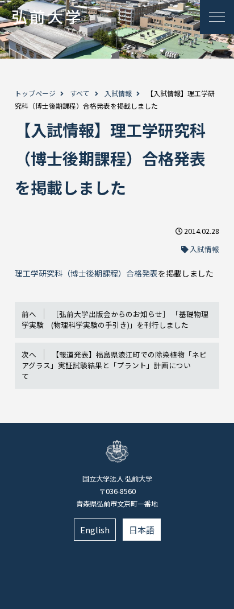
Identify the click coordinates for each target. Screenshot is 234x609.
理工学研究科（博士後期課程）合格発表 (86, 273)
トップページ (35, 93)
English (95, 530)
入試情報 (118, 93)
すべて (80, 93)
